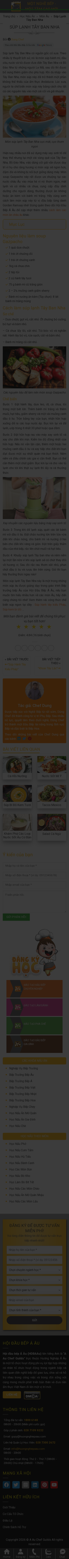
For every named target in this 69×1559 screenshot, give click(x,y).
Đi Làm (47, 796)
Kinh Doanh (28, 796)
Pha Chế (54, 784)
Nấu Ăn (18, 784)
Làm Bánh (36, 784)
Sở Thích (36, 801)
